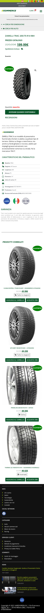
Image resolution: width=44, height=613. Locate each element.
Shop (7, 125)
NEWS (4, 565)
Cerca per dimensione (14, 24)
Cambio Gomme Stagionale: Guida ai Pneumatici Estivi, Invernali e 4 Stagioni (21, 569)
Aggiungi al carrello (15, 300)
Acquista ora (32, 300)
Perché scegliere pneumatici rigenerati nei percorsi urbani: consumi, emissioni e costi (27, 579)
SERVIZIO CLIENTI (8, 537)
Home (3, 125)
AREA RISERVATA (22, 3)
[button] (22, 24)
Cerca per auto (11, 28)
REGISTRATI (22, 6)
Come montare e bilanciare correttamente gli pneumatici (27, 588)
